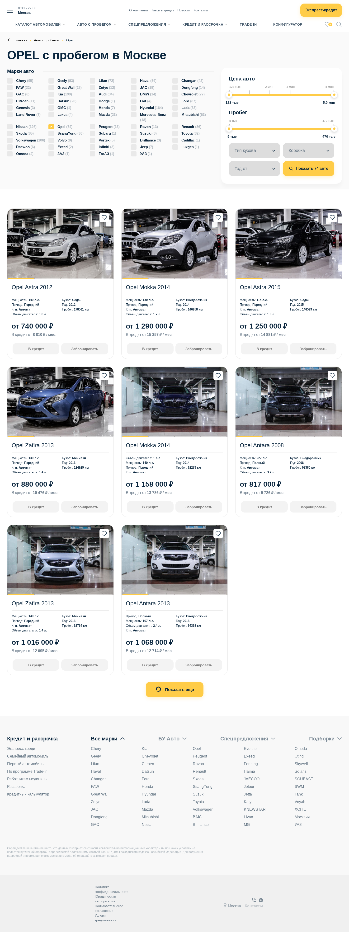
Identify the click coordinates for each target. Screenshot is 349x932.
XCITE (300, 809)
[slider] (229, 94)
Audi (106, 94)
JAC (147, 87)
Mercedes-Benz (153, 117)
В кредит (36, 349)
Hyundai (151, 108)
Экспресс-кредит (321, 10)
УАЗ (146, 154)
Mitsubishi (193, 115)
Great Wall (69, 87)
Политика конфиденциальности (111, 889)
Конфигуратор (287, 24)
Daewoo (25, 147)
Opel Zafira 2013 (33, 445)
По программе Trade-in (27, 771)
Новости (183, 10)
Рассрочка (16, 787)
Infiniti (106, 147)
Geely (65, 81)
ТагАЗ (106, 154)
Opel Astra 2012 (32, 287)
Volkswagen (30, 140)
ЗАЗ (63, 154)
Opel (64, 127)
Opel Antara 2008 (262, 445)
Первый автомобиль (25, 764)
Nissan (26, 127)
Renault (191, 127)
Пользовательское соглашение (109, 908)
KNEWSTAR (255, 809)
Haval (148, 81)
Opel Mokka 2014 (148, 287)
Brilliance (150, 140)
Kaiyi (248, 802)
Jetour (249, 787)
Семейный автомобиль (27, 756)
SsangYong (70, 133)
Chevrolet (193, 94)
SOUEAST (304, 779)
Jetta (248, 794)
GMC (64, 108)
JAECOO (251, 779)
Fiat (145, 101)
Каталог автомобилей (38, 24)
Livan (248, 817)
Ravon (149, 127)
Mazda (108, 115)
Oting (299, 756)
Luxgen (190, 147)
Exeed (65, 147)
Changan (192, 81)
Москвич (302, 817)
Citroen (25, 101)
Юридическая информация (105, 898)
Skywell (301, 764)
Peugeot (109, 127)
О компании (138, 10)
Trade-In (248, 24)
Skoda (25, 133)
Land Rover (28, 115)
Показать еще (179, 689)
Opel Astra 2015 (260, 287)
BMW (148, 94)
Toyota (190, 133)
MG (247, 825)
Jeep (146, 147)
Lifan (106, 81)
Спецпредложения (147, 24)
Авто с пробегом (94, 24)
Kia (64, 94)
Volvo (64, 140)
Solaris (301, 771)
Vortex (107, 140)
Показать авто (311, 168)
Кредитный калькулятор (28, 794)
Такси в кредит (162, 10)
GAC (22, 94)
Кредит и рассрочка (203, 24)
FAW (23, 87)
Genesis (25, 108)
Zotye (107, 87)
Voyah (300, 802)
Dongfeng (193, 87)
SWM (299, 787)
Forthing (251, 764)
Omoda (24, 154)
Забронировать (84, 349)
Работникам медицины (27, 779)
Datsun (66, 101)
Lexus (65, 115)
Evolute (250, 749)
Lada (189, 108)
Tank (299, 794)
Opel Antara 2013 (148, 603)
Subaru (107, 133)
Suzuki (148, 133)
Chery (24, 81)
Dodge (107, 101)
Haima (249, 771)
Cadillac (190, 140)
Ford (188, 101)
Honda (107, 108)
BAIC (197, 817)
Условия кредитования (105, 917)
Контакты (200, 10)
